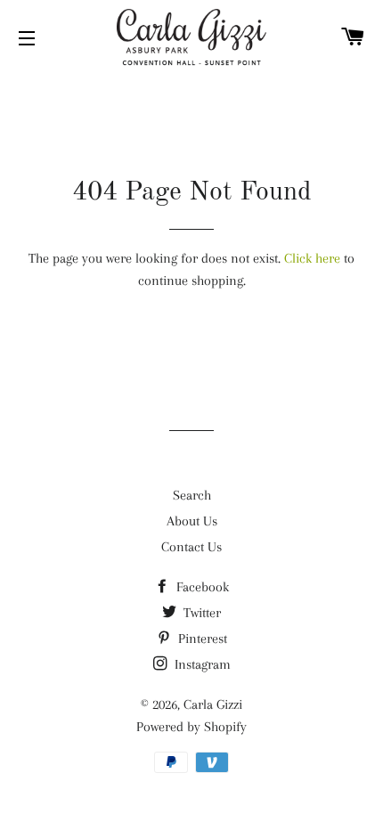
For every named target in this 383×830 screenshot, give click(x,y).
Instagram (201, 664)
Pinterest (201, 639)
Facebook (201, 587)
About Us (192, 521)
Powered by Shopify (191, 727)
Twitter (200, 613)
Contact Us (191, 547)
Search (192, 495)
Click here (312, 258)
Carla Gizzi (212, 704)
